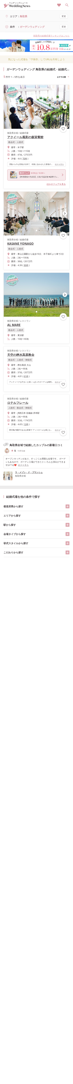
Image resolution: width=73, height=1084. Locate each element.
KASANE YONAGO (20, 244)
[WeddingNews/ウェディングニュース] (17, 6)
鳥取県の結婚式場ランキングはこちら (51, 35)
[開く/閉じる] (67, 506)
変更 (64, 16)
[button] (36, 124)
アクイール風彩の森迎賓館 (25, 137)
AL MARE (14, 325)
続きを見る (59, 164)
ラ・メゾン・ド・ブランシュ (29, 472)
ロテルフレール (17, 403)
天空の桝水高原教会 (20, 355)
